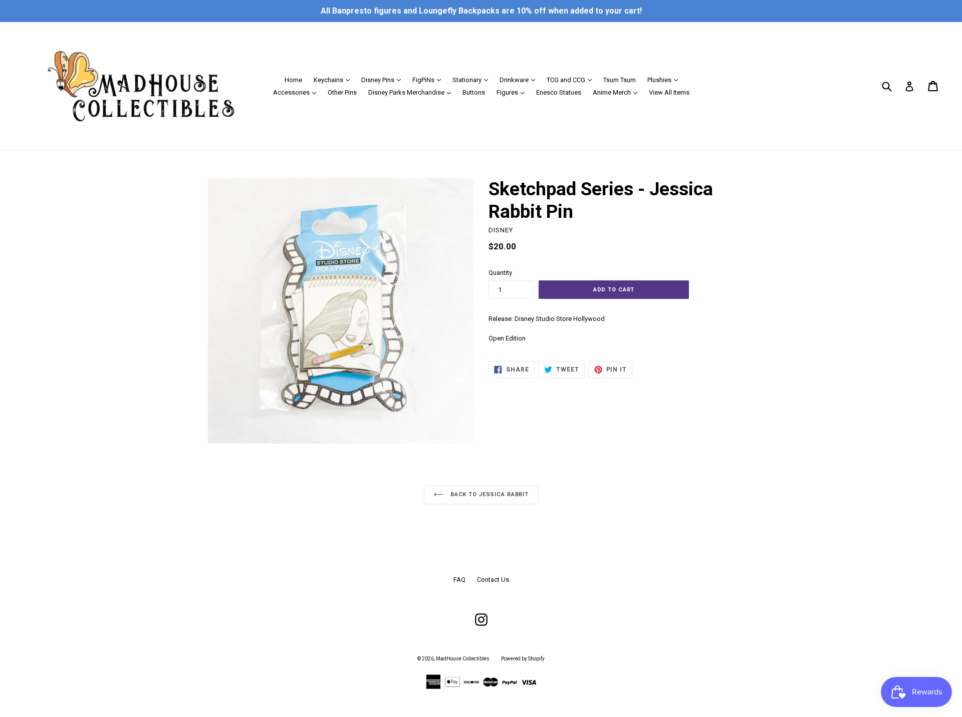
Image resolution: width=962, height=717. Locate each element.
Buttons (473, 92)
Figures (513, 92)
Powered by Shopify (523, 658)
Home (293, 80)
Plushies (665, 80)
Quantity (500, 272)
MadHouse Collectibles (463, 658)
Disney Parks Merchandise (412, 92)
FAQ (459, 579)
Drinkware (520, 80)
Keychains (334, 80)
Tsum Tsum (619, 80)
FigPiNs (429, 80)
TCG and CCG (572, 80)
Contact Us (493, 579)
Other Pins (342, 92)
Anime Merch (617, 92)
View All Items (669, 92)
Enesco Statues (558, 92)
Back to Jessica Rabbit (488, 494)
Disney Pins (383, 80)
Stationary (472, 80)
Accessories (297, 92)
